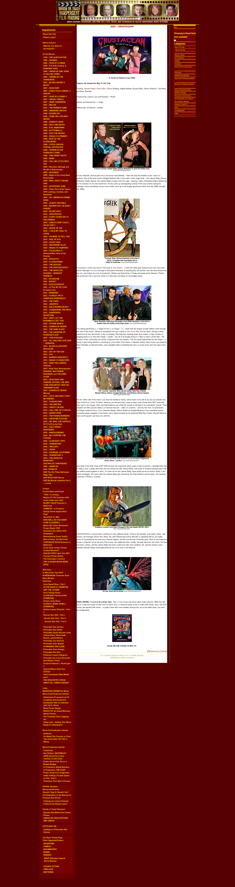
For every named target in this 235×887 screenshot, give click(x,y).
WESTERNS (48, 872)
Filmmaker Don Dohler (52, 630)
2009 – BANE (48, 158)
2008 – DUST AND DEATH (54, 125)
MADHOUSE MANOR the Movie (56, 691)
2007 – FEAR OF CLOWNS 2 (55, 96)
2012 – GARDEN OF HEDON (55, 326)
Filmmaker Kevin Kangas (53, 649)
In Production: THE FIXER (54, 770)
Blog (175, 27)
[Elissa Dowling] (122, 263)
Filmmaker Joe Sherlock (53, 641)
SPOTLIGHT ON (49, 826)
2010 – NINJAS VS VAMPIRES (55, 248)
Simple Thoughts (137, 655)
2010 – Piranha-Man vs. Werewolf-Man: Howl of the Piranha (54, 253)
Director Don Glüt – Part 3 (55, 621)
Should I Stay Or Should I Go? (56, 792)
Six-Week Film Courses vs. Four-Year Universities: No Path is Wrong (57, 739)
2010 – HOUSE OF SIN (52, 228)
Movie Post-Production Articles (56, 694)
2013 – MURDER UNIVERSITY (55, 357)
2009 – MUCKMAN (50, 172)
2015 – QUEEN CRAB (52, 413)
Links (45, 688)
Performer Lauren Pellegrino (55, 655)
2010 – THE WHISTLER (53, 270)
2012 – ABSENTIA (50, 304)
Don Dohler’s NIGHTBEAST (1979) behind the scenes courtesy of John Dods (54, 756)
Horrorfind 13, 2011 (51, 517)
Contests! (178, 64)
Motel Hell (99, 537)
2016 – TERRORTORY (52, 444)
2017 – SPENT (49, 450)
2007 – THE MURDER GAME (55, 108)
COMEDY (47, 846)
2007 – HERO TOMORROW (54, 102)
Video (176, 113)
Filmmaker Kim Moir (52, 652)
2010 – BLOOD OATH (52, 211)
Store (176, 107)
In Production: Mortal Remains (56, 767)
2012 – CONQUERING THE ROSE (57, 310)
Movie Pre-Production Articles (55, 730)
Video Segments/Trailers (53, 840)
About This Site (49, 34)
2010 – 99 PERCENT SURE (54, 186)
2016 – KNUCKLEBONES (53, 433)
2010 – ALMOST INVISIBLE (54, 203)
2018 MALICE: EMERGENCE (55, 464)
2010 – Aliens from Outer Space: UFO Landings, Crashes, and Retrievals (56, 192)
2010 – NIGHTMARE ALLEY (54, 245)
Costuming (48, 750)
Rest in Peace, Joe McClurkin (55, 539)
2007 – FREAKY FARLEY (53, 99)
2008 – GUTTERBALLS (52, 130)
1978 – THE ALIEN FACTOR (54, 57)
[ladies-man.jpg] (122, 171)
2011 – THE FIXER (50, 301)
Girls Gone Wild (133, 331)
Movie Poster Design (52, 708)
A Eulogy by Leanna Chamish (55, 801)
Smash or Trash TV (181, 104)
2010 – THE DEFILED (52, 265)
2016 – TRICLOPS (50, 447)
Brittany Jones (97, 410)
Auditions (47, 734)
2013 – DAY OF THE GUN (53, 352)
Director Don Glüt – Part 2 (55, 618)
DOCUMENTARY (50, 849)
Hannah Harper (89, 89)
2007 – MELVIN (49, 105)
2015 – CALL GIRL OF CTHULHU (56, 410)
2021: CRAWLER (50, 469)
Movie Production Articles (54, 747)
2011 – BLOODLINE (51, 279)
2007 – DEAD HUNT (51, 88)
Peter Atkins (101, 89)
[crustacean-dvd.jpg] (122, 641)
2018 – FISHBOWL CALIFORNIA (56, 452)
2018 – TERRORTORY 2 (53, 455)
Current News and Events (53, 491)
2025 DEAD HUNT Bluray (53, 478)
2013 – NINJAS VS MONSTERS (56, 360)
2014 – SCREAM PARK (52, 402)
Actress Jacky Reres (51, 601)
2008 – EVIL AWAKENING (53, 128)
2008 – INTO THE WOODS (54, 133)
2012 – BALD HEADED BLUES (55, 307)
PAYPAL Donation (50, 787)
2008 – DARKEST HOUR (53, 122)
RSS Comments (127, 657)
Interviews (47, 581)
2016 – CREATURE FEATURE (55, 419)
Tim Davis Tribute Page (52, 838)
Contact (46, 489)
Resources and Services (183, 96)
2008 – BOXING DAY (51, 113)
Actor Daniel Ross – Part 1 (54, 584)
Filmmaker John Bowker (53, 644)
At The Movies (49, 54)
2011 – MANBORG (50, 293)
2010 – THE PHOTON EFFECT (55, 268)
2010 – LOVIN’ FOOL (52, 242)
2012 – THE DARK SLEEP (54, 329)
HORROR (47, 855)
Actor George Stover (52, 593)
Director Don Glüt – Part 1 (54, 615)
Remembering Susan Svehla (55, 536)
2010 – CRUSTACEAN (52, 214)
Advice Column (49, 43)
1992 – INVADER (50, 60)
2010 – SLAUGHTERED (53, 262)
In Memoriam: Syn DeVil (53, 573)
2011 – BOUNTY (49, 281)
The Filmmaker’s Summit (54, 559)
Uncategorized (179, 110)
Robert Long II (49, 37)
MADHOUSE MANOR (182, 75)
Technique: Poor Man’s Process (56, 781)
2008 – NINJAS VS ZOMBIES (55, 136)
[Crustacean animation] (122, 73)
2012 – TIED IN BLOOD (52, 338)
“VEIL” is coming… (51, 495)
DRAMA (46, 852)
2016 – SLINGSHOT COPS (54, 441)
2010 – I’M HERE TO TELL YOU (56, 237)
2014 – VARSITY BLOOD (53, 407)
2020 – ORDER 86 (50, 466)
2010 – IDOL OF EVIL (52, 239)
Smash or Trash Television (54, 809)
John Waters (118, 268)
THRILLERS (48, 869)
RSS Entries (114, 657)
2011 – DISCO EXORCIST (53, 284)
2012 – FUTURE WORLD (53, 324)
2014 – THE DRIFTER (52, 404)
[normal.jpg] (122, 395)
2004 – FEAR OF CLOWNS (54, 63)
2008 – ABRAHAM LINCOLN (54, 111)
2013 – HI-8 (47, 354)
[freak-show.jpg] (122, 461)
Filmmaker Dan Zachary (53, 627)
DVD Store (47, 570)
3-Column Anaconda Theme (114, 655)
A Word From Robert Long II (55, 804)
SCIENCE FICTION (51, 866)
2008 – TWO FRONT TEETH (54, 156)
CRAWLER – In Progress (53, 509)
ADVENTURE (48, 844)
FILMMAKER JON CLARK (54, 646)
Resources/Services (51, 789)
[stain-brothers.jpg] (122, 324)
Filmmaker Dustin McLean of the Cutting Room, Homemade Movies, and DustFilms (57, 635)
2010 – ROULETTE (51, 259)
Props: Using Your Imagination (56, 773)
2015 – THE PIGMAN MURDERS (56, 416)
